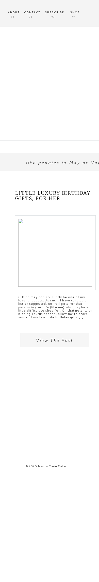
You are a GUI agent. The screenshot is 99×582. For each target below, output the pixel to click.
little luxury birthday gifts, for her (52, 195)
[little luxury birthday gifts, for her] (55, 253)
